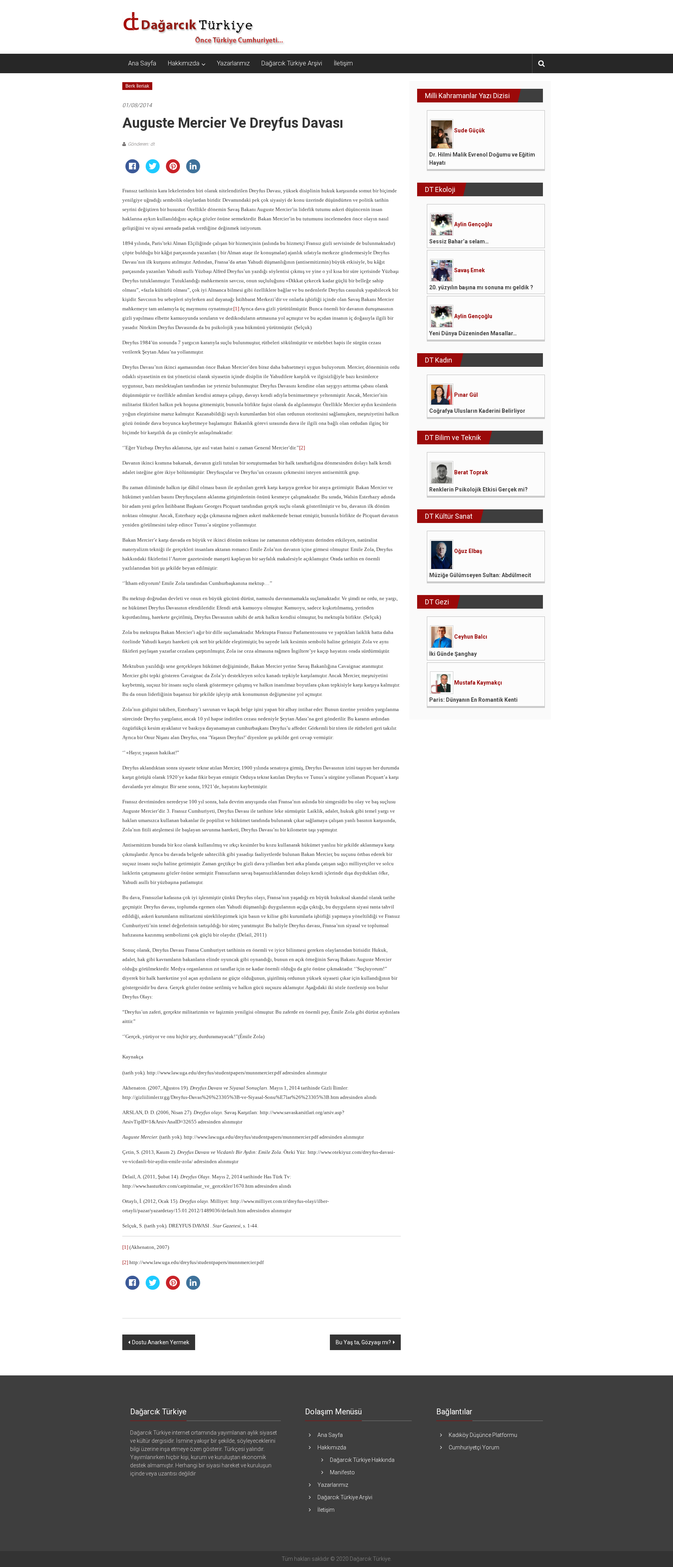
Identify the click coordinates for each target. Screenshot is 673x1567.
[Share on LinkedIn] (193, 171)
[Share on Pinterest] (173, 171)
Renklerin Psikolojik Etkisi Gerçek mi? (478, 489)
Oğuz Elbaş (468, 551)
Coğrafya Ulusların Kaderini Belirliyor (477, 411)
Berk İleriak (137, 86)
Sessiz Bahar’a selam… (459, 241)
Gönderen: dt (141, 144)
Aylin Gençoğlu (473, 224)
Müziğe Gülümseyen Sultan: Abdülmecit (480, 575)
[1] (236, 309)
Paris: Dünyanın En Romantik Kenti (473, 700)
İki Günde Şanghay (453, 654)
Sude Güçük (469, 130)
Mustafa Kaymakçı (478, 683)
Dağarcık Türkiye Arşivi (291, 63)
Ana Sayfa (142, 63)
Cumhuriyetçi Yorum (474, 1447)
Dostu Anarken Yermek (160, 1342)
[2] (302, 448)
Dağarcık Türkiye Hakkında (362, 1460)
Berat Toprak (471, 472)
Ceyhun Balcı (470, 637)
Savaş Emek (469, 270)
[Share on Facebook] (132, 171)
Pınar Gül (466, 395)
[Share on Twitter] (153, 171)
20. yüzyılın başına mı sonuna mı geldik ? (481, 287)
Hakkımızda (183, 63)
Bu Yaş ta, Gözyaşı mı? (363, 1342)
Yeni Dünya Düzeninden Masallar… (473, 333)
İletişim (343, 63)
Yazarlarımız (233, 63)
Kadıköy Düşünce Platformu (483, 1435)
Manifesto (342, 1472)
